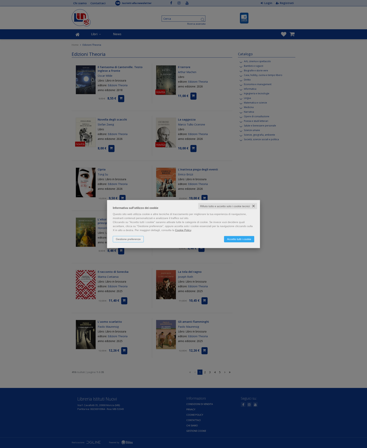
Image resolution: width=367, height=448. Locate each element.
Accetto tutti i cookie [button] (239, 238)
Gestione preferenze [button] (128, 238)
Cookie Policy (183, 229)
